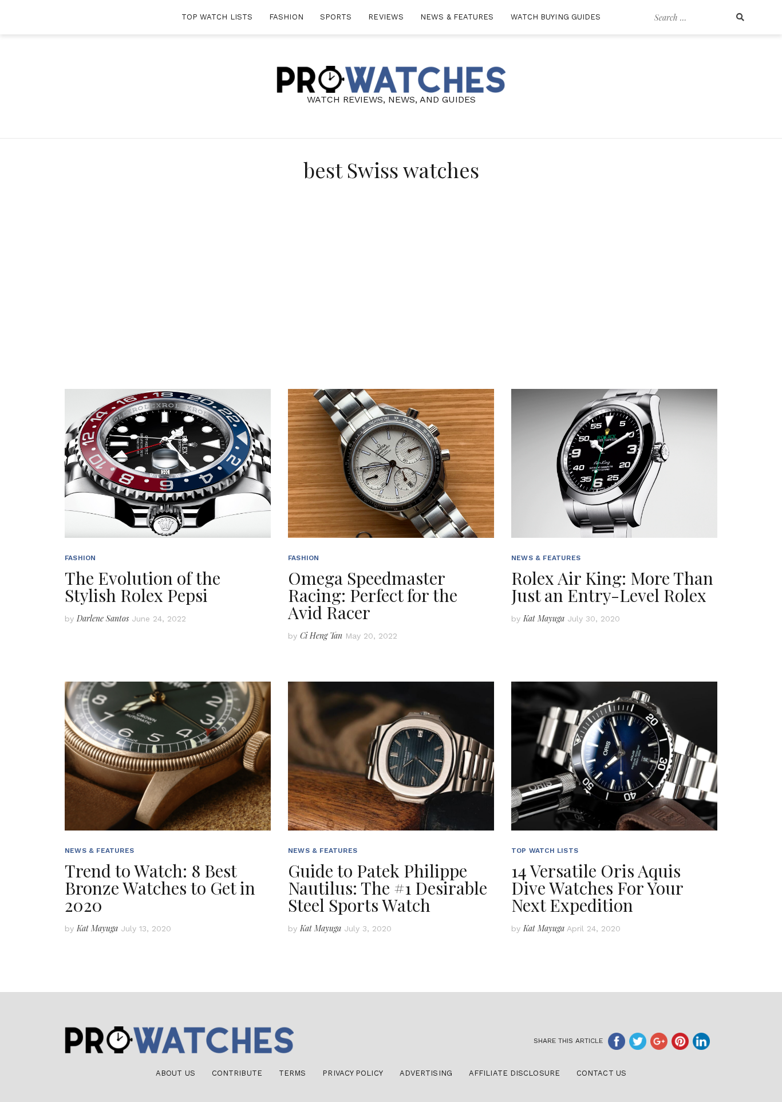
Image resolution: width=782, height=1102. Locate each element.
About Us (175, 1073)
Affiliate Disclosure (514, 1073)
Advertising (426, 1073)
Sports (336, 17)
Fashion (286, 17)
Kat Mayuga (543, 618)
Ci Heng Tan (321, 635)
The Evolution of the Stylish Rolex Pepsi (142, 586)
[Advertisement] (391, 303)
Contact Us (601, 1073)
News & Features (457, 17)
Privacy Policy (352, 1073)
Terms (292, 1073)
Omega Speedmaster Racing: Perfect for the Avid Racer (372, 595)
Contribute (237, 1073)
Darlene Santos (103, 618)
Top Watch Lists (217, 17)
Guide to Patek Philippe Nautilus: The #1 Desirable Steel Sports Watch (387, 887)
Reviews (386, 17)
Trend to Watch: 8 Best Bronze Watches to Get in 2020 (160, 887)
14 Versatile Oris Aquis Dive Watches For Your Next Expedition (597, 887)
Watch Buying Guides (556, 17)
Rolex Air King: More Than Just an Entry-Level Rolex (612, 586)
